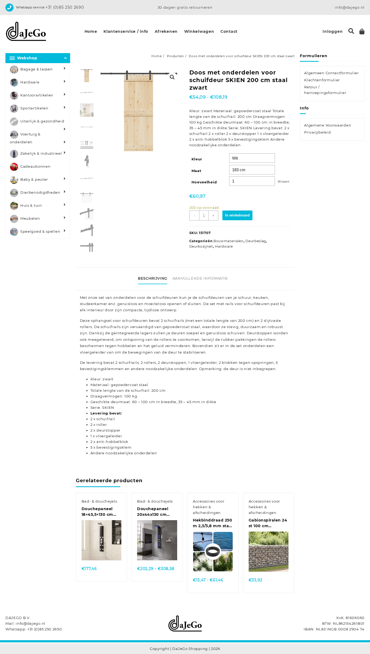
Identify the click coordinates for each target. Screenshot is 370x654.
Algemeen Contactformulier (331, 73)
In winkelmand (237, 215)
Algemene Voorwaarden (327, 125)
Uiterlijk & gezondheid (42, 121)
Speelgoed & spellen (40, 231)
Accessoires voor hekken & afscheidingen (208, 507)
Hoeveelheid (204, 182)
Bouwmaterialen (228, 241)
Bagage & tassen (36, 69)
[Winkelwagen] (362, 31)
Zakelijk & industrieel (41, 153)
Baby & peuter (34, 179)
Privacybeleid (317, 132)
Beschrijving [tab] (152, 278)
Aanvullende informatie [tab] (200, 278)
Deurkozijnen (201, 246)
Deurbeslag (255, 241)
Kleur (197, 159)
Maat (197, 171)
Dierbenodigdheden (40, 192)
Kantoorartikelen (36, 95)
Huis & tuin (31, 205)
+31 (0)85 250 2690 (65, 7)
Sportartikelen (34, 108)
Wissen (283, 181)
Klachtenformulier (322, 80)
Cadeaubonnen (35, 166)
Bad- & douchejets (99, 501)
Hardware (30, 82)
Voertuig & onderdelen (25, 138)
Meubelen (30, 218)
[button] (172, 77)
